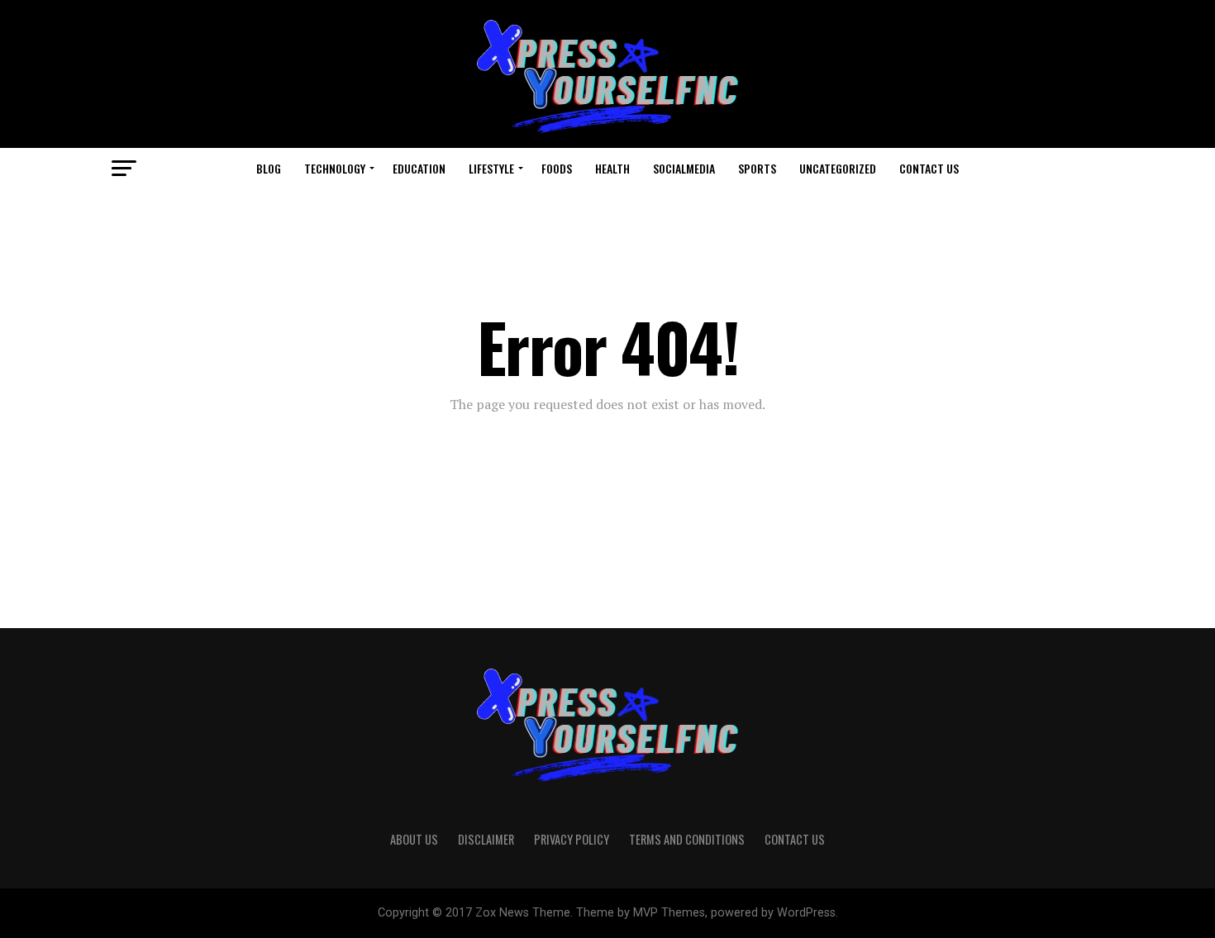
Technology (334, 168)
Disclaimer (486, 839)
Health (612, 168)
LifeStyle (491, 168)
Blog (268, 168)
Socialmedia (684, 168)
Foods (556, 168)
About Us (414, 839)
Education (419, 168)
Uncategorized (837, 168)
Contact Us (929, 168)
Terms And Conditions (687, 839)
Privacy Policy (571, 839)
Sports (757, 168)
